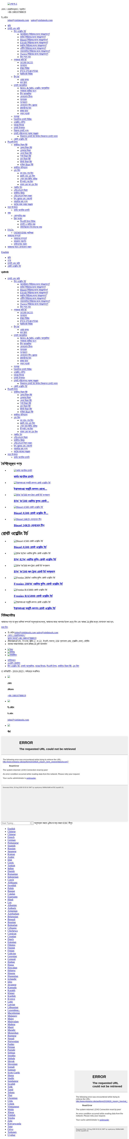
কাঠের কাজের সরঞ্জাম (22, 451)
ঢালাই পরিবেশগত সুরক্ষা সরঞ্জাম (26, 133)
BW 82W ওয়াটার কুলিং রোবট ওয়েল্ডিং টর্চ (35, 559)
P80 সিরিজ (24, 68)
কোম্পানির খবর (19, 215)
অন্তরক (23, 99)
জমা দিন (4, 627)
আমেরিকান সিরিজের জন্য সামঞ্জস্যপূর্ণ (35, 34)
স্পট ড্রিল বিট (25, 156)
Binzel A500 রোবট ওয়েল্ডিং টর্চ (30, 547)
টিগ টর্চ (16, 76)
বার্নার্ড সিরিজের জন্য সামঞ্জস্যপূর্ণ (33, 37)
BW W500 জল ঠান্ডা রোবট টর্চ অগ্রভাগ (34, 571)
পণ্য (9, 260)
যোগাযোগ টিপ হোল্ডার (28, 105)
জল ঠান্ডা (23, 82)
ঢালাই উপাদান (19, 127)
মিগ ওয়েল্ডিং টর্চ (20, 31)
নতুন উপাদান (13, 207)
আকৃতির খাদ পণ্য (21, 201)
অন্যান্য (23, 65)
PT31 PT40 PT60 (29, 71)
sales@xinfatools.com (42, 20)
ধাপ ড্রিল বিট (25, 159)
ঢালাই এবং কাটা (14, 28)
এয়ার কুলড (24, 79)
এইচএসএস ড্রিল (21, 190)
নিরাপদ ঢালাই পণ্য (21, 130)
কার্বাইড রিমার (19, 193)
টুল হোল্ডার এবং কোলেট (23, 198)
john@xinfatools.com (18, 20)
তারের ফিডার (19, 125)
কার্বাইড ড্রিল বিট (20, 144)
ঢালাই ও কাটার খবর (27, 224)
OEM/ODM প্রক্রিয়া (23, 232)
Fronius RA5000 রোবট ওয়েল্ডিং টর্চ (33, 596)
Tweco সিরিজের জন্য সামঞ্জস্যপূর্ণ (34, 54)
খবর (9, 212)
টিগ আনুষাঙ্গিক (25, 93)
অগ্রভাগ (23, 102)
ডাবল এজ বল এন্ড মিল (29, 184)
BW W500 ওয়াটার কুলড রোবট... (31, 501)
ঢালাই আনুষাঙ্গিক (20, 85)
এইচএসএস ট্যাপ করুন (23, 195)
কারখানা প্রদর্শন (20, 241)
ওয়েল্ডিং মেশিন (19, 122)
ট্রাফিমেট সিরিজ (26, 73)
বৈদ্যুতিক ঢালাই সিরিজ (23, 119)
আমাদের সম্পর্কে (14, 235)
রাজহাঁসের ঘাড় (25, 108)
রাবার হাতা (24, 110)
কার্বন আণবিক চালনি (21, 210)
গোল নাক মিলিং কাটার (28, 178)
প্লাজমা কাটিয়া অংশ (28, 90)
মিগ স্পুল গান (25, 56)
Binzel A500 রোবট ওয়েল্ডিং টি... (31, 513)
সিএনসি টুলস (13, 142)
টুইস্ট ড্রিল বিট (26, 161)
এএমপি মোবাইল (14, 663)
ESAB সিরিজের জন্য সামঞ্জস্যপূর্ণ (34, 42)
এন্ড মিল (17, 170)
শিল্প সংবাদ (18, 218)
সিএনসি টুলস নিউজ (27, 221)
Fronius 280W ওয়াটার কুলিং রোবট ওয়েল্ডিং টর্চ (38, 583)
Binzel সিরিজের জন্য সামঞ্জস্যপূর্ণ (34, 39)
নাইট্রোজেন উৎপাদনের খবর (31, 227)
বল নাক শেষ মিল (26, 173)
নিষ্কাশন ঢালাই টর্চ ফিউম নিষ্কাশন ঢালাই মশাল (39, 136)
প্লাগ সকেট (24, 113)
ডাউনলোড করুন (20, 244)
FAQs (11, 229)
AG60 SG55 (26, 62)
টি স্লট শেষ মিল (26, 181)
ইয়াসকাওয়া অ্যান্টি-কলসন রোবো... (30, 488)
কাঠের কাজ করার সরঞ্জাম (23, 204)
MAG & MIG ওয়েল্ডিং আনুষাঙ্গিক (34, 88)
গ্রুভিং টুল (18, 187)
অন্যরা (16, 116)
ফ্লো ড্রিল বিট (26, 153)
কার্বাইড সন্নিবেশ (20, 167)
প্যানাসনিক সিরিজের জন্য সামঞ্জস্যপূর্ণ (35, 51)
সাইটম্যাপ (11, 660)
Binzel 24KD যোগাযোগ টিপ (29, 525)
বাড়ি (9, 25)
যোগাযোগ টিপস (26, 96)
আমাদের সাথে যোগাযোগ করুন (19, 246)
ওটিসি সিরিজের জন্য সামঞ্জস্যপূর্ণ (33, 48)
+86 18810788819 (17, 695)
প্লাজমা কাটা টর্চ (20, 59)
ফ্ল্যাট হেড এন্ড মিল (27, 176)
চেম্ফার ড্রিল (25, 150)
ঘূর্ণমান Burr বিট (26, 164)
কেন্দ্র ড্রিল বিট (26, 147)
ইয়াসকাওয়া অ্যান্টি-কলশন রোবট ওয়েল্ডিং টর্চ (34, 608)
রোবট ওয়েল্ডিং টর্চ (20, 139)
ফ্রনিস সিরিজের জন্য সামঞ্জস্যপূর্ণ (33, 45)
